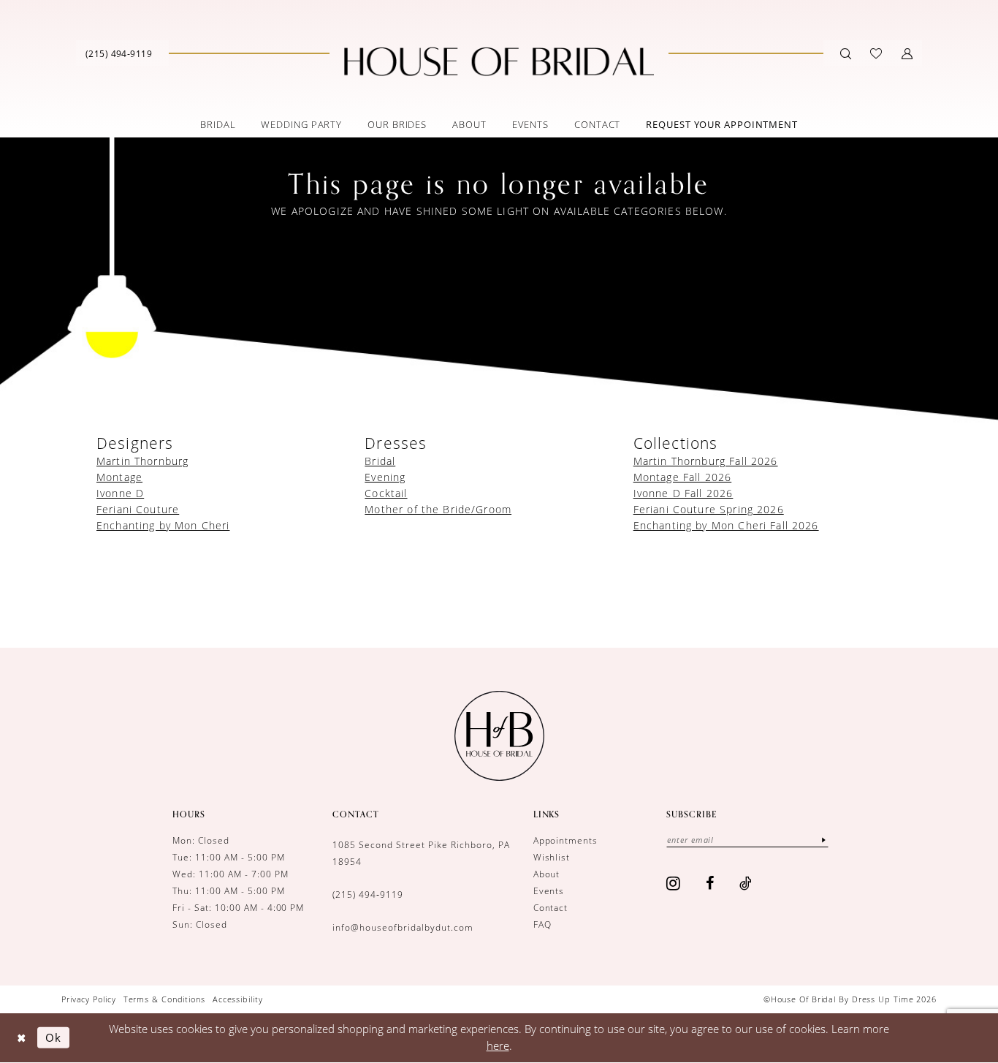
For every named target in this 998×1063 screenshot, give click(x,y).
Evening (385, 477)
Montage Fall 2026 (682, 477)
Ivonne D (120, 493)
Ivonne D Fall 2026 (683, 493)
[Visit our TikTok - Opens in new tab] (746, 883)
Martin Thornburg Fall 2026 (705, 461)
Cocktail (386, 493)
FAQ (542, 924)
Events (549, 891)
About (546, 874)
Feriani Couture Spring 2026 (708, 509)
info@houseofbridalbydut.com (402, 927)
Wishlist (552, 857)
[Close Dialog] (21, 1038)
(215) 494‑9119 (367, 894)
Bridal (380, 461)
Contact (550, 907)
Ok (53, 1036)
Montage (119, 477)
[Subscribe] (823, 839)
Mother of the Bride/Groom (438, 509)
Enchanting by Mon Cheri (162, 525)
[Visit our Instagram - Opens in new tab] (673, 883)
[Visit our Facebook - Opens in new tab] (710, 883)
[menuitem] (118, 53)
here (498, 1045)
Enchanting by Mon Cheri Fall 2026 (726, 525)
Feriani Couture (137, 509)
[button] (907, 53)
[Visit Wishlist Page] (876, 53)
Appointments (565, 840)
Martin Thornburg (142, 461)
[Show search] (846, 53)
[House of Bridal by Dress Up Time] (499, 61)
